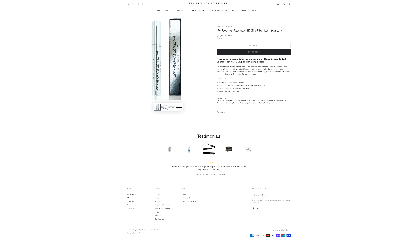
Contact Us (159, 219)
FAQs (157, 212)
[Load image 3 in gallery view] (172, 107)
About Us (158, 201)
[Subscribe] (289, 194)
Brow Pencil (132, 205)
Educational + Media (163, 208)
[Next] (253, 149)
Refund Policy (187, 198)
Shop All (130, 208)
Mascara (130, 198)
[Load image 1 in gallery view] (157, 107)
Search (158, 215)
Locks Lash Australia (224, 26)
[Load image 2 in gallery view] (164, 107)
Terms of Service (189, 201)
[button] (278, 4)
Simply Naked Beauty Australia (143, 230)
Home (218, 22)
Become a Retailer (162, 205)
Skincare (131, 201)
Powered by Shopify (133, 233)
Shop (157, 198)
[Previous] (165, 149)
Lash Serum (132, 194)
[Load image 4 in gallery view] (179, 107)
